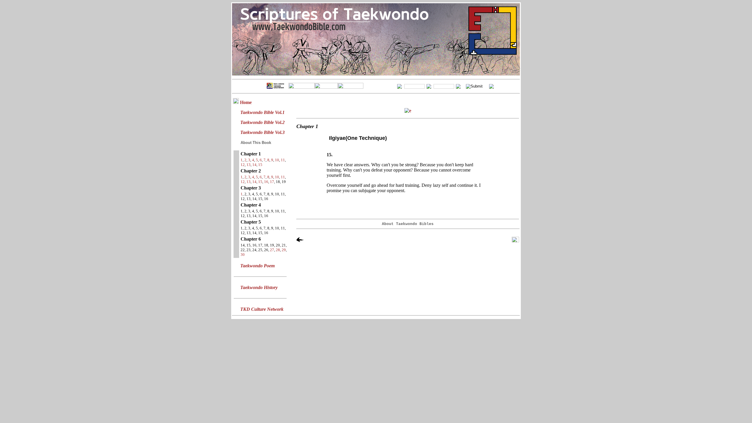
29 (284, 250)
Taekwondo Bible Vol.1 (262, 112)
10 (277, 160)
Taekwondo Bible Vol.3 (262, 132)
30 (243, 254)
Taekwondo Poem (257, 265)
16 (266, 181)
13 (248, 164)
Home (246, 102)
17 (272, 181)
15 (260, 164)
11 (283, 160)
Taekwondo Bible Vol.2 (262, 122)
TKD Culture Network (261, 309)
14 (254, 164)
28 (278, 250)
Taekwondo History (259, 287)
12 (243, 164)
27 (272, 250)
